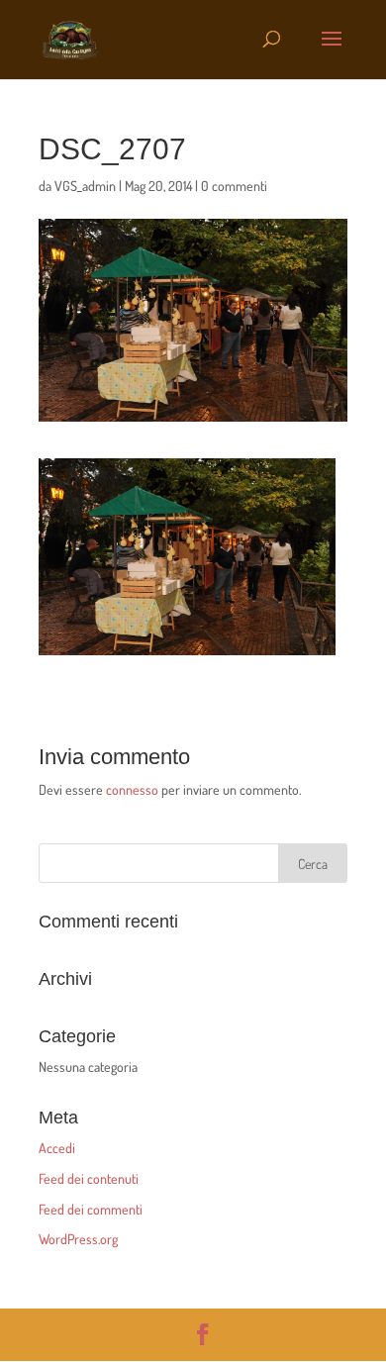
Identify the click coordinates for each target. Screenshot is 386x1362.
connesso (132, 789)
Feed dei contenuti (89, 1178)
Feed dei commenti (91, 1209)
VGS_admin (85, 185)
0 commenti (234, 185)
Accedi (57, 1147)
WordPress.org (78, 1238)
